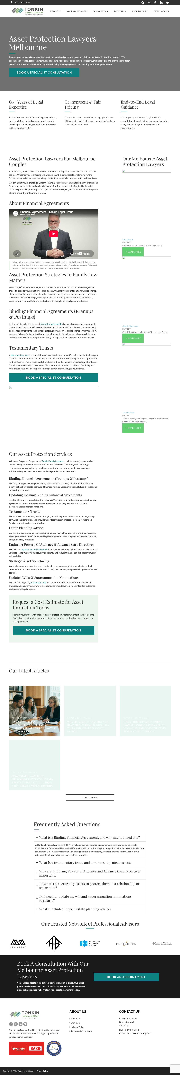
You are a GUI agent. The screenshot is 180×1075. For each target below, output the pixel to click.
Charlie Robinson (130, 326)
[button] (90, 797)
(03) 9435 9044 (131, 1030)
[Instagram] (11, 1024)
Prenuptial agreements (51, 324)
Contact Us (161, 11)
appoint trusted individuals (35, 549)
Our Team (75, 1022)
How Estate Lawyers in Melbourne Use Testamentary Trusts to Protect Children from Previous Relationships (32, 780)
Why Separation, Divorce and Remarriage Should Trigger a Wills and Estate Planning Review (88, 726)
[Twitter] (25, 1024)
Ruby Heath (127, 239)
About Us (75, 1018)
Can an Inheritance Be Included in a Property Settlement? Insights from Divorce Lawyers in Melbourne (34, 726)
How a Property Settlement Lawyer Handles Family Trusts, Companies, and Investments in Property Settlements (144, 726)
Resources (139, 11)
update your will (38, 582)
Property (100, 11)
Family (54, 11)
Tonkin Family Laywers (52, 461)
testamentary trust (20, 355)
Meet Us (119, 11)
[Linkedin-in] (21, 1024)
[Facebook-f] (16, 1024)
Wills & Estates (76, 11)
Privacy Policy (77, 1027)
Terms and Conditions (81, 1031)
